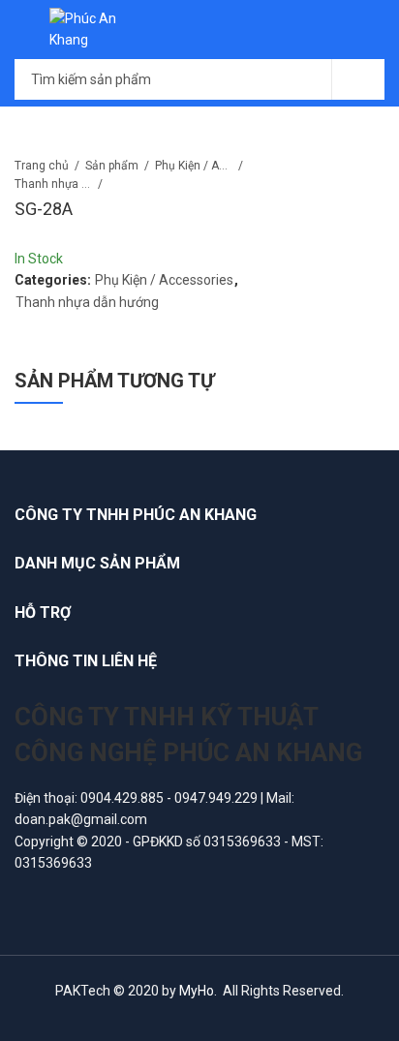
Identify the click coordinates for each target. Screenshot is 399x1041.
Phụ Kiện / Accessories (193, 165)
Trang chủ (42, 165)
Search (358, 79)
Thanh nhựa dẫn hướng (53, 184)
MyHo (196, 990)
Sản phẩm (111, 165)
